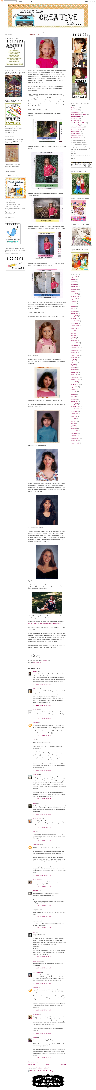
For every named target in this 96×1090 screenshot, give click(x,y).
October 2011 (74, 323)
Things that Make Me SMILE (78, 114)
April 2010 (73, 367)
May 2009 (73, 394)
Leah (34, 831)
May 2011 (73, 335)
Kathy (34, 739)
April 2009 (73, 396)
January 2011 (74, 345)
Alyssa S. (35, 774)
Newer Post (31, 1064)
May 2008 (73, 423)
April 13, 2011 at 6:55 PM (42, 886)
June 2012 (73, 303)
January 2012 (74, 316)
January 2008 (74, 433)
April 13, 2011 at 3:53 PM (42, 875)
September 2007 (75, 443)
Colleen (35, 1037)
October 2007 (74, 440)
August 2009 (74, 387)
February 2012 (74, 313)
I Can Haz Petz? (75, 131)
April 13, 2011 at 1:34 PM (42, 840)
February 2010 (74, 372)
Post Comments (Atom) (42, 1068)
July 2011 (73, 330)
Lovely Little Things (76, 129)
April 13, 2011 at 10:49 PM (42, 957)
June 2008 (73, 421)
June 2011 (73, 333)
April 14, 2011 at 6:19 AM (42, 983)
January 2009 (74, 404)
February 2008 (74, 431)
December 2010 (75, 347)
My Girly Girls (74, 108)
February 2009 (74, 401)
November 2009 (75, 379)
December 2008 (75, 406)
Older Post (63, 1064)
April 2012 (73, 308)
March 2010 (74, 369)
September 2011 (75, 325)
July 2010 (73, 360)
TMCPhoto (35, 890)
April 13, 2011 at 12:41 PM (42, 827)
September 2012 (75, 296)
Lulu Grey (35, 709)
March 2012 (74, 311)
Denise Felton (36, 879)
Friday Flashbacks (76, 116)
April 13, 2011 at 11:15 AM (42, 770)
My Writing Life (75, 120)
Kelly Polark (36, 688)
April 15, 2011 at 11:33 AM (42, 1033)
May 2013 (73, 279)
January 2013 (74, 289)
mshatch (35, 671)
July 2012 (73, 301)
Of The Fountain (37, 818)
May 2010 (73, 365)
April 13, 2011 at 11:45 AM (42, 814)
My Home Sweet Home (77, 137)
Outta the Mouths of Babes (78, 123)
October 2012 (74, 294)
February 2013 (74, 286)
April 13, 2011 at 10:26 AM (42, 684)
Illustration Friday (75, 125)
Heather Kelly (36, 844)
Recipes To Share (75, 133)
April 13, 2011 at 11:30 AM (42, 799)
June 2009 (73, 391)
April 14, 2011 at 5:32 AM (42, 968)
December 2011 (75, 318)
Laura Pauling (36, 961)
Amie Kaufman (37, 972)
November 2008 (75, 409)
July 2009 (73, 389)
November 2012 (75, 291)
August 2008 (74, 416)
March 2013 (74, 284)
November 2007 (75, 438)
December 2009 (75, 377)
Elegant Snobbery (75, 112)
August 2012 (74, 299)
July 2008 (73, 418)
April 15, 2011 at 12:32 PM (42, 1058)
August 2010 (74, 357)
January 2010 (74, 374)
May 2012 (73, 306)
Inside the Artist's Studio (77, 127)
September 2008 (75, 413)
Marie (34, 803)
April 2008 (73, 426)
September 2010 (75, 355)
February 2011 (74, 343)
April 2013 (73, 281)
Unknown (35, 722)
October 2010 (74, 352)
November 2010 (75, 350)
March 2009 (74, 399)
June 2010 (73, 362)
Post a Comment (33, 1062)
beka (34, 932)
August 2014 (74, 277)
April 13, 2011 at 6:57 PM (42, 905)
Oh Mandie (36, 1014)
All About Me (37, 662)
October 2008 (74, 411)
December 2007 (75, 435)
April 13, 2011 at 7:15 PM (42, 916)
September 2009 (75, 384)
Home (47, 1064)
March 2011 (74, 340)
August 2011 (74, 328)
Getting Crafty (74, 118)
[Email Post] (48, 660)
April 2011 (73, 338)
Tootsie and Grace (76, 135)
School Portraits (34, 34)
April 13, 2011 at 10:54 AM (42, 735)
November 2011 (75, 321)
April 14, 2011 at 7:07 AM (42, 1010)
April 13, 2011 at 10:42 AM (42, 718)
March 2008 (74, 428)
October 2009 (74, 382)
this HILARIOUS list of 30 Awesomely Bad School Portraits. (44, 623)
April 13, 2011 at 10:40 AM (42, 705)
